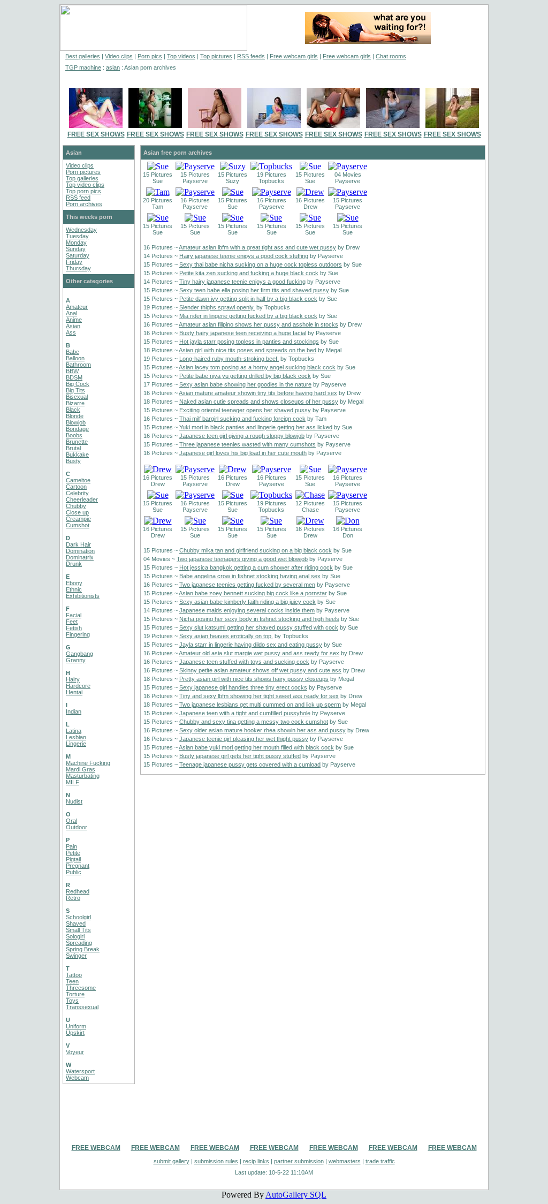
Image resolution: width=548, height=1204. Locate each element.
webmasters (345, 1161)
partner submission (299, 1161)
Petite (73, 853)
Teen (72, 981)
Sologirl (75, 936)
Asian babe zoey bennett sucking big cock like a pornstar (253, 593)
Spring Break (83, 949)
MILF (72, 782)
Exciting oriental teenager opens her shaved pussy (245, 410)
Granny (76, 660)
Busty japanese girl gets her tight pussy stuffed (240, 756)
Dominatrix (80, 557)
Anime (74, 319)
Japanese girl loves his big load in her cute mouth (243, 453)
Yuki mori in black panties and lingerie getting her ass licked (255, 427)
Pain (71, 846)
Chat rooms (391, 56)
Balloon (75, 358)
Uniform (76, 1026)
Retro (73, 898)
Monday (76, 242)
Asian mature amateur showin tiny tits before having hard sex (258, 393)
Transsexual (82, 1007)
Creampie (78, 519)
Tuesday (77, 236)
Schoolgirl (78, 917)
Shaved (76, 923)
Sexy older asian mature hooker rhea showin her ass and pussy (262, 730)
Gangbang (79, 653)
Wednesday (81, 229)
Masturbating (83, 776)
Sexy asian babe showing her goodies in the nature (245, 384)
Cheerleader (82, 499)
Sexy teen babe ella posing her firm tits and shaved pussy (254, 290)
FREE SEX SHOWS (96, 134)
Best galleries (82, 56)
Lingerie (76, 743)
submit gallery (171, 1161)
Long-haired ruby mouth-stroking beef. (229, 358)
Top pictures (216, 56)
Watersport (80, 1071)
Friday (74, 262)
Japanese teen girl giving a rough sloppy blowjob (242, 436)
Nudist (74, 801)
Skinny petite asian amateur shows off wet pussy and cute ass (260, 670)
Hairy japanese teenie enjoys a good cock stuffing (243, 256)
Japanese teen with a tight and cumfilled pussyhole (244, 713)
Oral (71, 820)
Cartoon (76, 486)
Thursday (78, 268)
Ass (71, 332)
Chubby (76, 506)
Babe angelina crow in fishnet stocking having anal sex (250, 576)
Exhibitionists (83, 596)
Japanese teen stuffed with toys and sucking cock (244, 661)
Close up (77, 512)
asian (113, 67)
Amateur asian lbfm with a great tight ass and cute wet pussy (257, 247)
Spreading (79, 943)
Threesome (81, 988)
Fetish (74, 628)
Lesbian (76, 737)
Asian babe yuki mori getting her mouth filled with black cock (256, 747)
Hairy (73, 679)
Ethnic (74, 589)
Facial (73, 615)
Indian (73, 711)
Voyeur (75, 1052)
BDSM (74, 377)
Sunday (76, 249)
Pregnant (77, 865)
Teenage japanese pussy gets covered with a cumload (250, 764)
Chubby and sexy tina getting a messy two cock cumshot (253, 721)
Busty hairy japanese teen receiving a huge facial (242, 333)
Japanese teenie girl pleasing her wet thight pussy (243, 739)
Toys (72, 1000)
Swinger (76, 955)
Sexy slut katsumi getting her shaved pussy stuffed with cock (258, 627)
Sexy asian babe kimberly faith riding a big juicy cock (247, 602)
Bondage (77, 429)
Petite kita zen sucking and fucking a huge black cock (248, 273)
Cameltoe (78, 480)
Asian (73, 326)
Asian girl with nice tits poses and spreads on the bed (247, 350)
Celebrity (77, 493)
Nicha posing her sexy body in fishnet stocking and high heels (259, 619)
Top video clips (85, 184)
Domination (80, 551)
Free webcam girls (294, 56)
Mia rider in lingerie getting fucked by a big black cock (248, 316)
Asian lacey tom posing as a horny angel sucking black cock (257, 367)
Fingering (78, 634)
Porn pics (150, 56)
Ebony (74, 583)
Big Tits (75, 390)
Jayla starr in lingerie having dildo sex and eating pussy (250, 644)
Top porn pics (83, 191)
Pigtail (73, 859)
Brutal (73, 448)
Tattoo (74, 975)
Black (73, 409)
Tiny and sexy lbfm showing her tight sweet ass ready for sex (259, 696)
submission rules (216, 1161)
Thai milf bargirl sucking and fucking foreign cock (242, 418)
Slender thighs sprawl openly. (217, 307)
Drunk (74, 564)
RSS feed (78, 197)
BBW (72, 371)
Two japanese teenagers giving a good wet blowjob (242, 559)
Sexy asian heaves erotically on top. (226, 636)
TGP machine (83, 67)
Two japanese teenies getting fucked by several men (247, 584)
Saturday (77, 255)
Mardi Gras (80, 769)
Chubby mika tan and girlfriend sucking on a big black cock (255, 550)
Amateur (77, 307)
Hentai (74, 692)
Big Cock (77, 384)
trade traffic (380, 1161)
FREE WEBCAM (96, 1148)
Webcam (77, 1077)
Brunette (77, 441)
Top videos (181, 56)
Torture (75, 994)
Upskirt (75, 1032)
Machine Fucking (88, 763)
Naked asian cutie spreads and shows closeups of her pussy (258, 401)
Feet (72, 621)
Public (73, 872)
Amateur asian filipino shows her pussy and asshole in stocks (258, 324)
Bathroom (78, 364)
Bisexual (77, 396)
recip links (256, 1161)
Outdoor (76, 827)
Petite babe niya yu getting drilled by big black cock (245, 376)
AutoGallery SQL (295, 1194)
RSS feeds (251, 56)
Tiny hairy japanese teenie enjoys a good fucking (242, 281)
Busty (73, 461)
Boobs (74, 435)
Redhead (77, 891)
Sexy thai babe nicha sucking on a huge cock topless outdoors (260, 264)
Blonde (74, 416)
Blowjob (76, 422)
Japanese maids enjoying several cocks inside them (247, 610)
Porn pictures (83, 172)
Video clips (119, 56)
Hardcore (78, 686)
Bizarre (75, 403)
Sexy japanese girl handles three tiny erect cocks (243, 687)
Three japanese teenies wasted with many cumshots (247, 444)
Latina (73, 731)
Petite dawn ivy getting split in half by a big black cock (248, 299)
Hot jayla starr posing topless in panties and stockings (249, 341)
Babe (72, 352)
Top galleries (82, 178)
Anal (71, 313)
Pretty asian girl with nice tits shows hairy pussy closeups (254, 679)
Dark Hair (78, 544)
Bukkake (77, 454)
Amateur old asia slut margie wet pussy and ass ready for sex (259, 653)
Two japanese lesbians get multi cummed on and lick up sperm (260, 704)
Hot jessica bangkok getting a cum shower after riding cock (256, 567)
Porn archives (84, 204)
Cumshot (77, 525)
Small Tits (78, 930)
